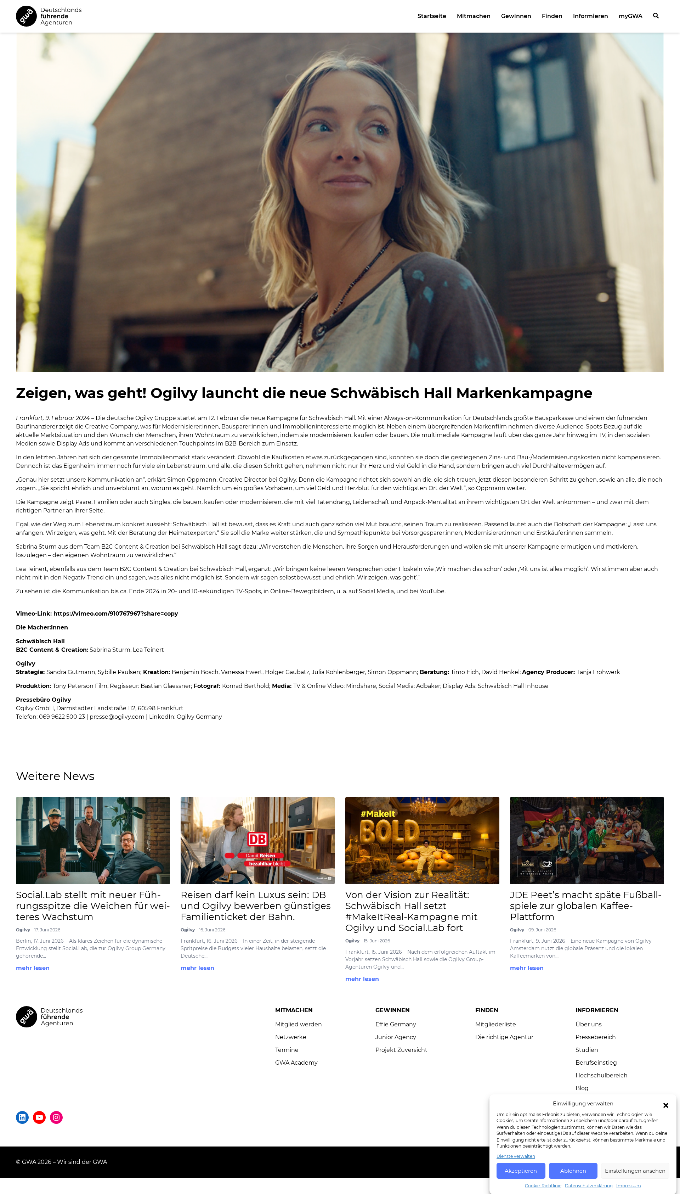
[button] (665, 1105)
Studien (587, 1050)
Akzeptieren (521, 1170)
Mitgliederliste (495, 1024)
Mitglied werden (298, 1024)
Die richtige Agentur (504, 1037)
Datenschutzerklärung (589, 1185)
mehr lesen (33, 968)
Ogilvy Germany (199, 716)
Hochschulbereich (602, 1075)
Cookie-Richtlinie (543, 1185)
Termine (287, 1050)
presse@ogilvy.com (117, 716)
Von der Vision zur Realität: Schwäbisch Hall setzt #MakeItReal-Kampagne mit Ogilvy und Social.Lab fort (411, 912)
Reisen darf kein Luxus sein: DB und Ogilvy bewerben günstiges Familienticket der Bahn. (256, 906)
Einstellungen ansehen (635, 1170)
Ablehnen (573, 1170)
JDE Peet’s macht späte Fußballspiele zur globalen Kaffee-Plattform (586, 906)
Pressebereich (596, 1037)
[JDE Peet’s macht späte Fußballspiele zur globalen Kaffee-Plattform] (587, 840)
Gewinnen (516, 16)
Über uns (589, 1024)
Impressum (628, 1185)
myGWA (630, 16)
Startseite (432, 16)
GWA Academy (296, 1062)
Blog (582, 1088)
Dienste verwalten (516, 1156)
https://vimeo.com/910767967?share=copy (115, 613)
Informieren (590, 16)
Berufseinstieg (596, 1062)
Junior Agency (395, 1037)
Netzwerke (290, 1037)
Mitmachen (474, 16)
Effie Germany (395, 1024)
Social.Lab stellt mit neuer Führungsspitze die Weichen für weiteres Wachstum (93, 906)
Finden (552, 16)
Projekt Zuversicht (401, 1050)
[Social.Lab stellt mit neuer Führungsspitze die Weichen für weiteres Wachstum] (93, 840)
